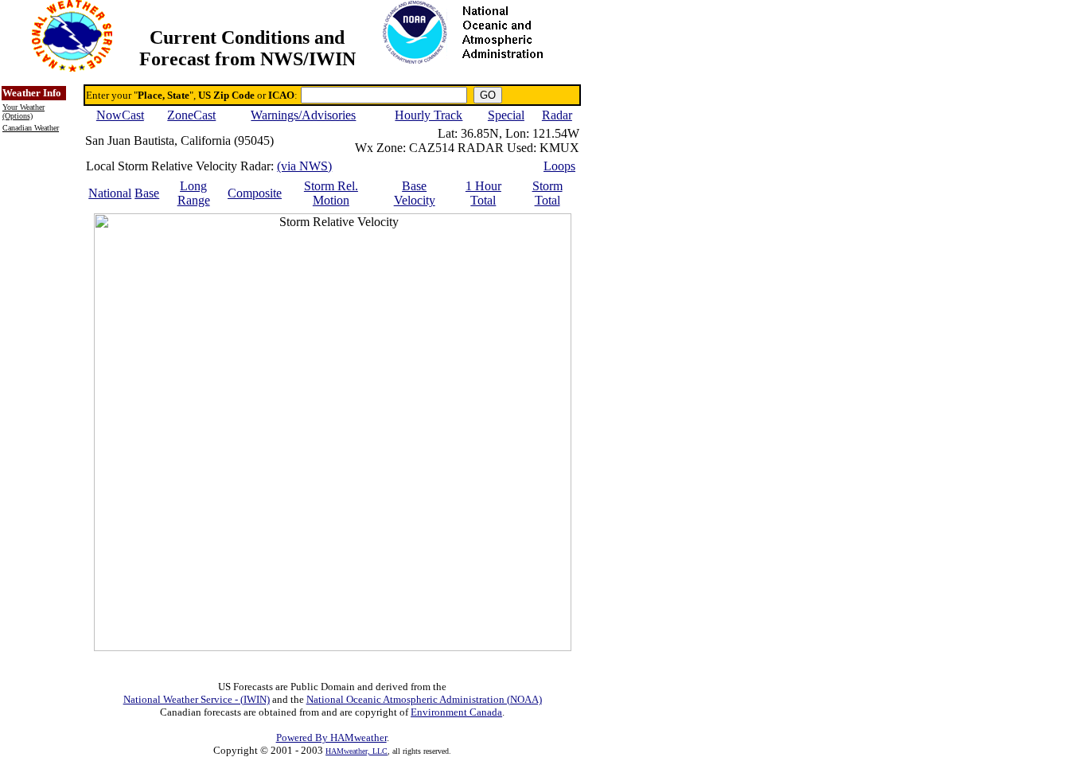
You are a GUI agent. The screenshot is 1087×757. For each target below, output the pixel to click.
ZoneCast (191, 115)
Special (506, 115)
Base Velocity (414, 193)
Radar (557, 115)
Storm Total (547, 193)
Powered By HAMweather (331, 737)
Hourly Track (428, 115)
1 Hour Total (483, 193)
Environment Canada (456, 712)
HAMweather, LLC (356, 751)
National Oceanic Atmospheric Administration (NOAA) (424, 699)
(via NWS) (304, 166)
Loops (559, 166)
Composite (255, 193)
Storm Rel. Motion (331, 193)
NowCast (120, 115)
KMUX (559, 147)
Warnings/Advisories (303, 115)
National (109, 193)
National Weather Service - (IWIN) (196, 699)
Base (146, 193)
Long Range (193, 193)
